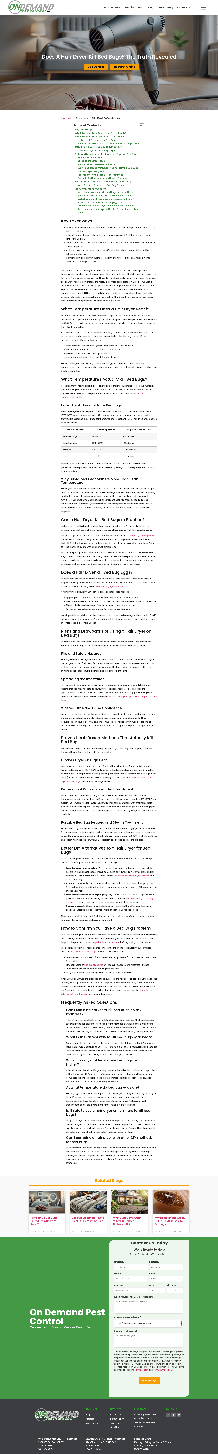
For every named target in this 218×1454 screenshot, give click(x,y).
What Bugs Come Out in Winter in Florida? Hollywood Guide (127, 1221)
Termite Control (134, 7)
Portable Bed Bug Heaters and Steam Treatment (103, 178)
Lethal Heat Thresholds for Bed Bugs (97, 140)
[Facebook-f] (168, 1415)
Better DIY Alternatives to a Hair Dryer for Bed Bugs (103, 181)
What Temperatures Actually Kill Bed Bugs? (99, 136)
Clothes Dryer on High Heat (92, 171)
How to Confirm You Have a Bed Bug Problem (100, 185)
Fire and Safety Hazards (90, 157)
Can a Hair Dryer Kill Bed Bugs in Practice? (98, 146)
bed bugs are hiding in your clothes (132, 875)
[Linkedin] (173, 1415)
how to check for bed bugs (83, 951)
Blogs (151, 7)
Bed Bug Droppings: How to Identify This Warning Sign (88, 1219)
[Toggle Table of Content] (140, 125)
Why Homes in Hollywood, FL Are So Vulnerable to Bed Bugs (169, 1221)
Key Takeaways (84, 129)
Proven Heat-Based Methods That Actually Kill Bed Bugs (106, 167)
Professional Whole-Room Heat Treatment (100, 174)
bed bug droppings (93, 964)
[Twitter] (179, 1415)
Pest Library (166, 7)
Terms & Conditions (163, 1369)
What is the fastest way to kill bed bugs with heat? (104, 195)
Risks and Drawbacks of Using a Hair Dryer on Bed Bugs (106, 154)
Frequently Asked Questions (90, 188)
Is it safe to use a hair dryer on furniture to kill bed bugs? (107, 205)
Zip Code (171, 1285)
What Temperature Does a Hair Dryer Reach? (100, 133)
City (151, 1285)
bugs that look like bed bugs (106, 942)
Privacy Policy (141, 1369)
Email (152, 1274)
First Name (120, 1262)
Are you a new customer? (127, 1317)
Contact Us (184, 7)
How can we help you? (125, 1331)
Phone (117, 1274)
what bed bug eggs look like (109, 586)
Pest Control (111, 7)
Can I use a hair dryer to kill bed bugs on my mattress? (106, 192)
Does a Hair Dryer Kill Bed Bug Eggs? (95, 150)
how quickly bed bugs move (141, 535)
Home (62, 118)
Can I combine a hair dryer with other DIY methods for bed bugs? (108, 211)
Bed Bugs (70, 118)
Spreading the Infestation (91, 160)
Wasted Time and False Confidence (97, 164)
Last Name (155, 1262)
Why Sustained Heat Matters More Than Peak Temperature (109, 143)
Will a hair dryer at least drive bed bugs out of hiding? (106, 199)
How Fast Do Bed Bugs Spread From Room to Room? (43, 1221)
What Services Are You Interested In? (133, 1297)
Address (118, 1285)
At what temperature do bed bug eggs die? (101, 202)
